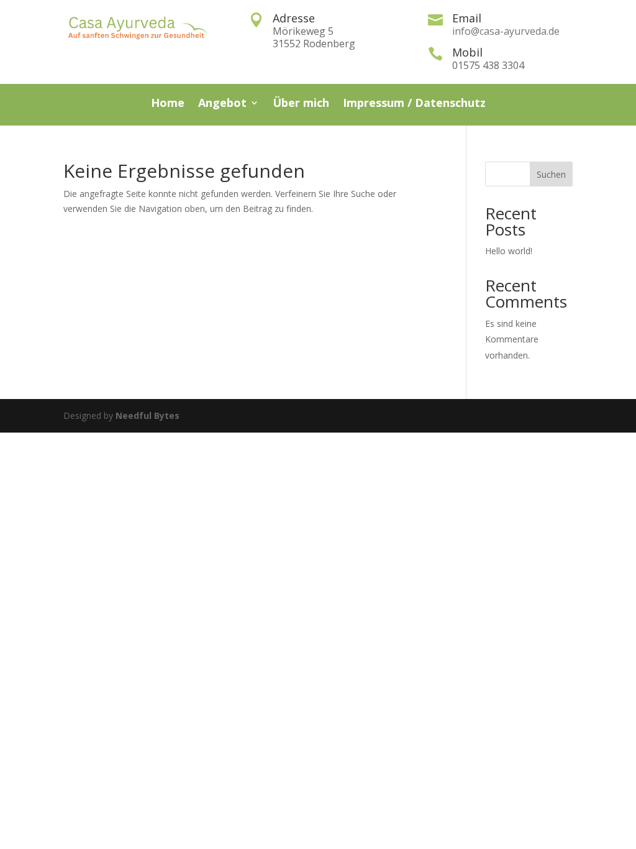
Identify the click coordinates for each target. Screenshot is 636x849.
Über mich (301, 104)
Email (466, 18)
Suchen (551, 174)
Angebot (222, 104)
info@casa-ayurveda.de (506, 31)
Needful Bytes (147, 415)
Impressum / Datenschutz (414, 104)
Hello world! (508, 251)
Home (167, 104)
